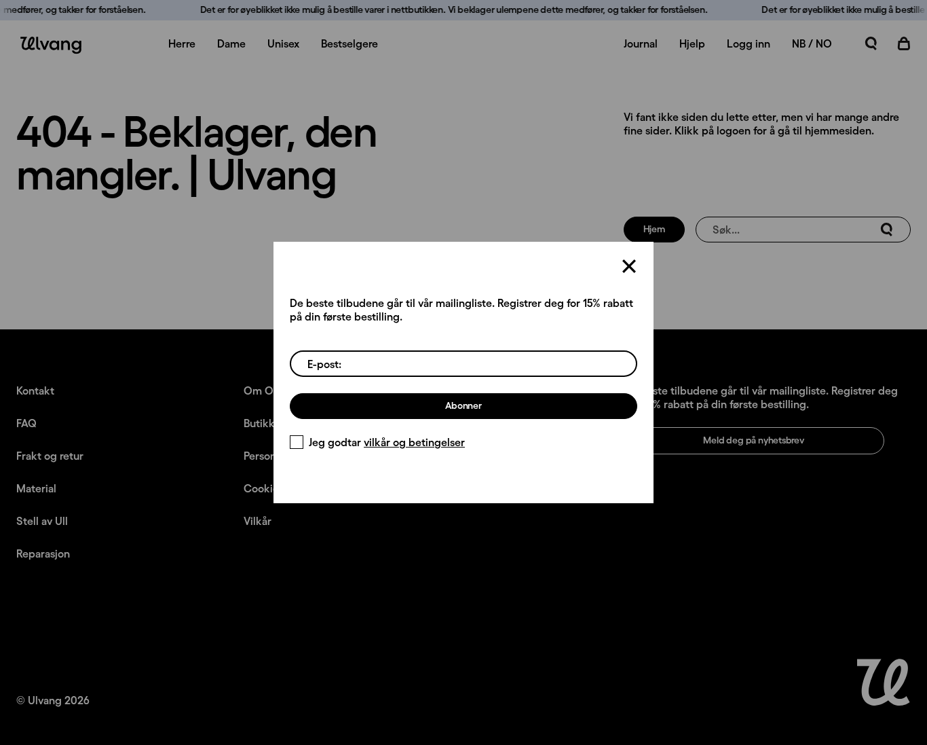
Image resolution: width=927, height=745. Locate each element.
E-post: (324, 364)
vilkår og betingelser (414, 442)
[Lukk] (629, 266)
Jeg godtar (387, 442)
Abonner (463, 405)
